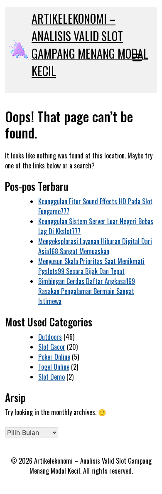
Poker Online (54, 357)
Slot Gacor (51, 347)
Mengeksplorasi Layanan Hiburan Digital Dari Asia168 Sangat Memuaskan (95, 246)
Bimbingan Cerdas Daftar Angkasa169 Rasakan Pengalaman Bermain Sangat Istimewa (86, 291)
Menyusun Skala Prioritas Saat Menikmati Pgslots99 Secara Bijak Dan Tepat (91, 266)
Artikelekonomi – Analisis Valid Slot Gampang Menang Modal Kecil (90, 44)
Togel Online (53, 367)
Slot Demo (51, 377)
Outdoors (50, 337)
